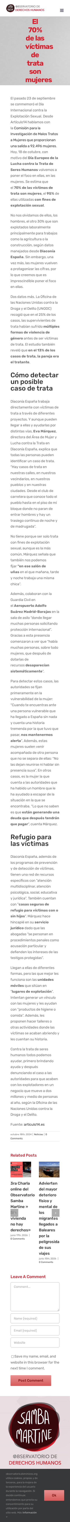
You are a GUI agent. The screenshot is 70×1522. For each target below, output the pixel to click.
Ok (54, 1495)
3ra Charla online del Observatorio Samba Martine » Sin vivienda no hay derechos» (22, 1206)
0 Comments (17, 1238)
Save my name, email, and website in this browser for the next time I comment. (34, 1362)
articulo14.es (34, 1124)
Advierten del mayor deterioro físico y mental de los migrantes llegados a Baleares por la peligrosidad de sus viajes (50, 1218)
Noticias (38, 1134)
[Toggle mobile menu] (62, 10)
